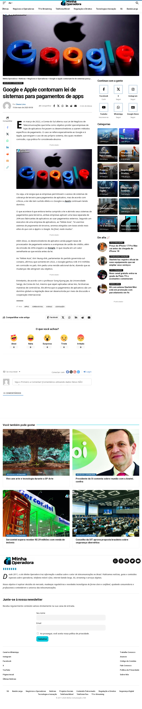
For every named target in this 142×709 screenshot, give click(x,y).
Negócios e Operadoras (13, 83)
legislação (59, 306)
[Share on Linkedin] (67, 106)
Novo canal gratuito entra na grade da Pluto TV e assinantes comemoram (123, 276)
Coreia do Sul (37, 306)
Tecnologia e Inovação (119, 256)
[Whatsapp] (115, 560)
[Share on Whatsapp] (63, 106)
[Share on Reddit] (71, 106)
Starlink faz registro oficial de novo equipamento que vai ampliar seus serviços (123, 262)
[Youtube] (103, 111)
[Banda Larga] (129, 136)
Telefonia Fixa (106, 208)
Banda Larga (127, 138)
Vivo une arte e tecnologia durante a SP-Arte (29, 478)
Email (38, 623)
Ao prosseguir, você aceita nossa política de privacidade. (64, 633)
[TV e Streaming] (107, 224)
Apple (68, 201)
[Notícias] (129, 224)
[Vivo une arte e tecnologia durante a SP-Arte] (36, 452)
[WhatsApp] (118, 111)
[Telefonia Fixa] (107, 206)
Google (51, 247)
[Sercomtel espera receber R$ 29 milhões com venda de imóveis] (36, 513)
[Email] (76, 106)
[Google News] (133, 111)
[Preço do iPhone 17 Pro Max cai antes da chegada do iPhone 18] (102, 247)
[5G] (107, 136)
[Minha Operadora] (71, 3)
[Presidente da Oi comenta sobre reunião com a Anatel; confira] (105, 452)
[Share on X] (58, 106)
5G (101, 138)
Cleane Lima (21, 104)
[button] (5, 3)
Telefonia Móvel (129, 208)
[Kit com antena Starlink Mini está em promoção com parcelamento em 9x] (102, 288)
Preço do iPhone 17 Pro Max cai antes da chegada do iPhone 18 (123, 248)
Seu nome (40, 613)
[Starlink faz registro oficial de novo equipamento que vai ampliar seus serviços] (102, 261)
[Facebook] (103, 93)
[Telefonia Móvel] (129, 206)
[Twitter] (132, 560)
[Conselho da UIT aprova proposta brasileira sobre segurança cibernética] (105, 513)
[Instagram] (133, 93)
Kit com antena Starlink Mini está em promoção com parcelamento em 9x (123, 290)
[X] (118, 93)
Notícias (125, 226)
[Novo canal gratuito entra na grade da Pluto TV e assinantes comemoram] (102, 275)
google (49, 306)
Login (89, 371)
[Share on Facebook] (54, 106)
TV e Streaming (107, 226)
